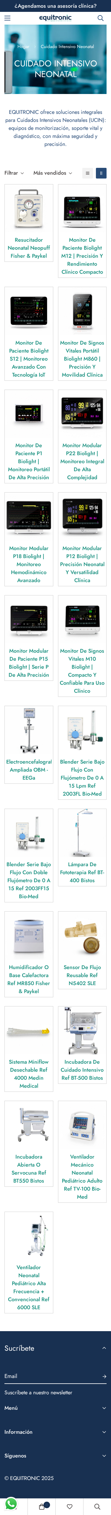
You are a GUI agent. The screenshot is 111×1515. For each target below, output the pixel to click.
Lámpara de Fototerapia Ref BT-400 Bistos (82, 872)
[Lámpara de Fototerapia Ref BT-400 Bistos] (82, 833)
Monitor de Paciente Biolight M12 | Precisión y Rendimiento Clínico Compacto (82, 256)
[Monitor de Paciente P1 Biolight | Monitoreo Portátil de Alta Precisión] (29, 414)
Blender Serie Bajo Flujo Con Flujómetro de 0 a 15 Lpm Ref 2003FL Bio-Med (82, 778)
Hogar (23, 46)
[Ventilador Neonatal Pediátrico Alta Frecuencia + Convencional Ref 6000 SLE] (29, 1236)
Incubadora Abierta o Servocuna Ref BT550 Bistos (29, 1169)
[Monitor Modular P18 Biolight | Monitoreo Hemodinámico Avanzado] (29, 517)
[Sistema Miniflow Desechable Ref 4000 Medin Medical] (29, 1030)
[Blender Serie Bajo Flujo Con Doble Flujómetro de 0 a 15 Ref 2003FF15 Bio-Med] (29, 833)
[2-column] (101, 173)
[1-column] (87, 173)
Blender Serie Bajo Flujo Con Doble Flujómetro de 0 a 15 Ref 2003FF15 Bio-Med (29, 880)
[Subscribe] (100, 1376)
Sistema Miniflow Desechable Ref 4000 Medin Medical (29, 1074)
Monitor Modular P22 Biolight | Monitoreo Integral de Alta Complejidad (82, 461)
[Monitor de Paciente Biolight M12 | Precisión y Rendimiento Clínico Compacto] (82, 208)
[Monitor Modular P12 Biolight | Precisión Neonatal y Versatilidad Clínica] (82, 517)
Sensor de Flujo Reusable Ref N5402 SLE (82, 975)
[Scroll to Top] (100, 1483)
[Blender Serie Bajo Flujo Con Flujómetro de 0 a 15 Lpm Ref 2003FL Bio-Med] (82, 730)
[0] (42, 1507)
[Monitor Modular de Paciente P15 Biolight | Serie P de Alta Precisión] (29, 619)
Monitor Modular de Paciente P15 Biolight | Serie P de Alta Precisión (29, 663)
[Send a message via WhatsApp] (11, 1504)
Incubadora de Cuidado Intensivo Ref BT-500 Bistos (82, 1070)
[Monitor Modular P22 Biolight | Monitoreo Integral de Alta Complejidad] (82, 414)
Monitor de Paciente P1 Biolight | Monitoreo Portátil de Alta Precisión (29, 461)
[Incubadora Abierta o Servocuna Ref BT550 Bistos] (29, 1125)
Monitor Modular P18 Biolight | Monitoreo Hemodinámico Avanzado (29, 564)
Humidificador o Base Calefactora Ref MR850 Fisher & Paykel (28, 979)
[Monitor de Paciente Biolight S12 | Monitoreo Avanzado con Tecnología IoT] (29, 311)
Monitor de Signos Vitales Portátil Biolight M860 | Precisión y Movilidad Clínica (82, 359)
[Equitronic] (55, 18)
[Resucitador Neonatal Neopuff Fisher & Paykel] (29, 208)
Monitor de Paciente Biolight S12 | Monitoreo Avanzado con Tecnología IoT (29, 359)
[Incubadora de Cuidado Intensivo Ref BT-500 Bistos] (82, 1030)
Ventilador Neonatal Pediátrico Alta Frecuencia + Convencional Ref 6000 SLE (28, 1287)
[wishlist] (70, 1507)
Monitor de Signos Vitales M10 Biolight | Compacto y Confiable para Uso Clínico (82, 671)
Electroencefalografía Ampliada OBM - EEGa (29, 770)
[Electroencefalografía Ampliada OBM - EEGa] (29, 730)
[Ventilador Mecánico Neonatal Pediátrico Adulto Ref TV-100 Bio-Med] (82, 1125)
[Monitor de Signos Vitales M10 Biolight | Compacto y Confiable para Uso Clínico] (82, 619)
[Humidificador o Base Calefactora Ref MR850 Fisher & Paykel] (29, 936)
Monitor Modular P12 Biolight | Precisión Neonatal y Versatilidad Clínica (82, 564)
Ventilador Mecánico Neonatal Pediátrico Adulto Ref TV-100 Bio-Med (82, 1177)
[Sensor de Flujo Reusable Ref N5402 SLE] (82, 936)
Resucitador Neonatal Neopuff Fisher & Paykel (29, 248)
